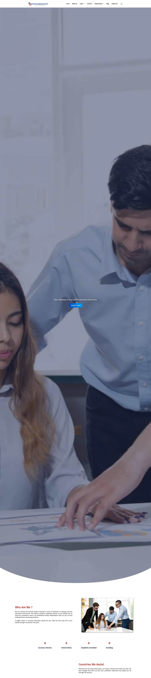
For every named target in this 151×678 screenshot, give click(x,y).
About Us (74, 3)
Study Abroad (98, 3)
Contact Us (115, 3)
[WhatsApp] (121, 4)
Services (89, 3)
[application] (84, 4)
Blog (107, 3)
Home (68, 3)
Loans (81, 3)
